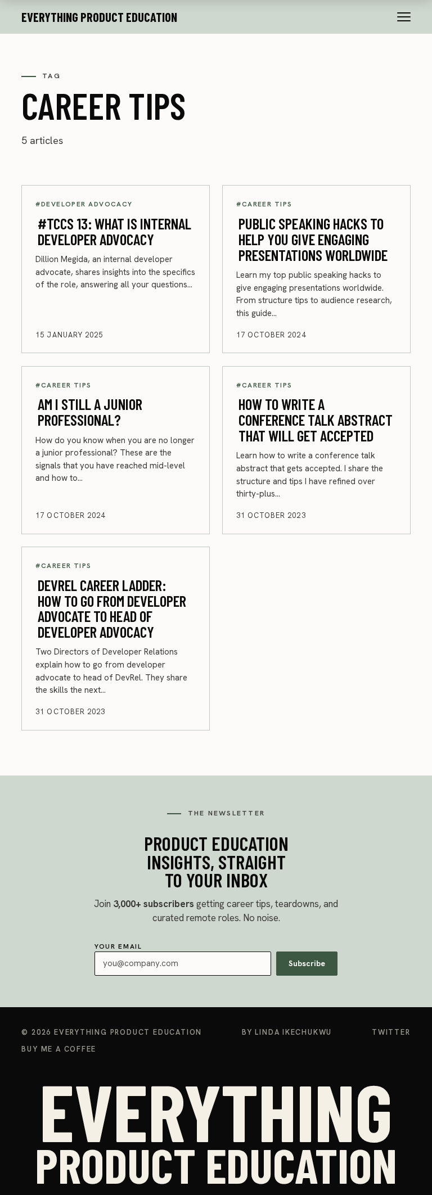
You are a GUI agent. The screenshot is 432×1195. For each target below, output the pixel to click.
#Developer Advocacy (83, 204)
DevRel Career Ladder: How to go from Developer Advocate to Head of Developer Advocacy (112, 607)
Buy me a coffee (58, 1049)
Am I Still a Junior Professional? (90, 412)
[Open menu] (403, 17)
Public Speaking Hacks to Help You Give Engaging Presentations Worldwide (313, 238)
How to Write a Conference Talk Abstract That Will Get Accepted (315, 419)
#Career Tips (264, 204)
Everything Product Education (99, 16)
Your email (209, 955)
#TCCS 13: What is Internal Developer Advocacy (114, 231)
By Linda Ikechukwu (287, 1032)
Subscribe (307, 963)
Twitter (391, 1032)
